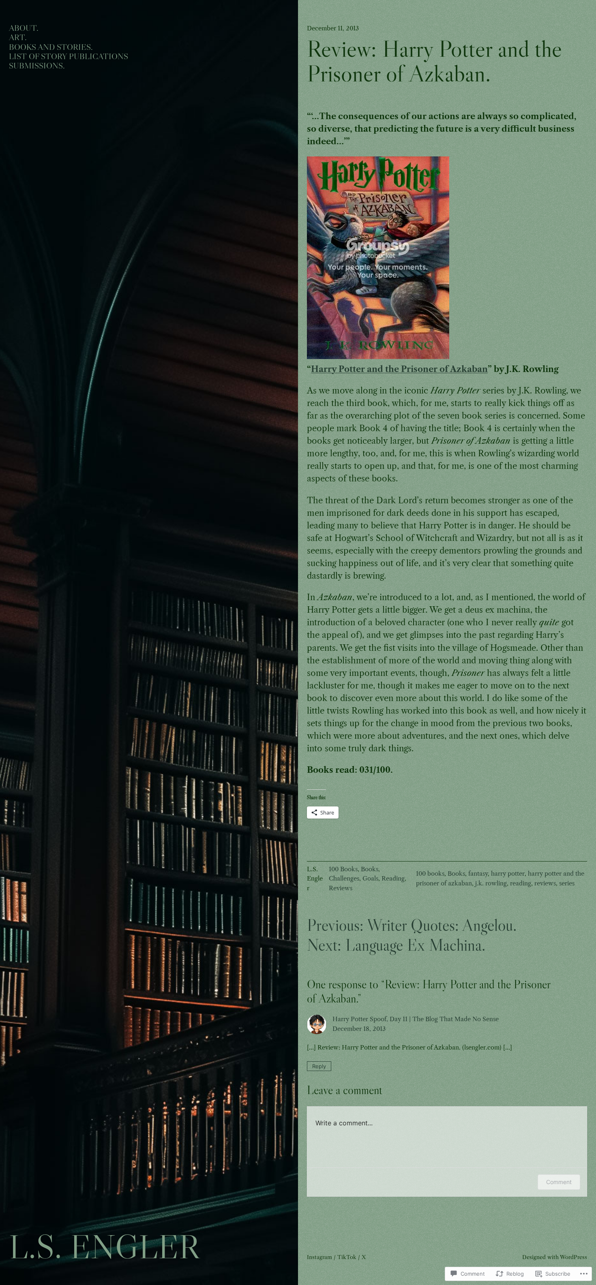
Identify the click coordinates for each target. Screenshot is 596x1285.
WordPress (573, 1257)
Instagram (319, 1257)
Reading (393, 878)
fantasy (478, 873)
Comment (559, 1181)
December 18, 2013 (359, 1029)
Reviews (340, 888)
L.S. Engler (104, 1246)
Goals (370, 878)
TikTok (346, 1257)
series (567, 883)
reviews (545, 883)
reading (520, 883)
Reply (319, 1066)
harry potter (508, 873)
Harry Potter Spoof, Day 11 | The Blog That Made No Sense (415, 1019)
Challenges (344, 878)
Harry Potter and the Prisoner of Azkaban (399, 369)
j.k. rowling (491, 883)
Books (369, 869)
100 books (430, 873)
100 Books (343, 869)
